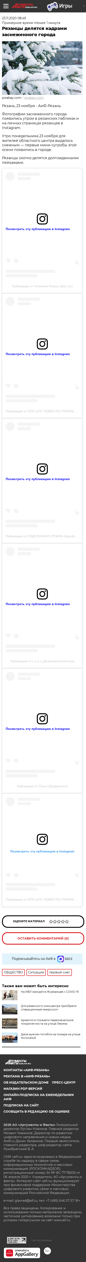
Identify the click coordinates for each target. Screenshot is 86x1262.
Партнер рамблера (41, 1240)
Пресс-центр (63, 1082)
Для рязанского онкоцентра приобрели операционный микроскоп (49, 1007)
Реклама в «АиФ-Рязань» (27, 1076)
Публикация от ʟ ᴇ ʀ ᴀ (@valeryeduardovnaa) (42, 661)
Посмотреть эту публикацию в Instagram (38, 229)
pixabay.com (34, 98)
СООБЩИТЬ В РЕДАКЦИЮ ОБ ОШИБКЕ (36, 1112)
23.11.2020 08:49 (14, 18)
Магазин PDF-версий (23, 1089)
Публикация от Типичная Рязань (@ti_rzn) (42, 286)
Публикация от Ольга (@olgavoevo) (42, 786)
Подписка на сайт (21, 1105)
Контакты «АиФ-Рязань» (26, 1070)
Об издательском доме (26, 1082)
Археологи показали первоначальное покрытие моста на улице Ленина (47, 1021)
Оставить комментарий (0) (43, 938)
